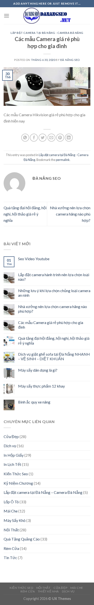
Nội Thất (11, 529)
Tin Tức (10, 557)
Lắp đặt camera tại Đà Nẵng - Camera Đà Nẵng (47, 32)
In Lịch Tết (12, 464)
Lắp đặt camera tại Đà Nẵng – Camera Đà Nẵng (43, 492)
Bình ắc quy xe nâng (34, 402)
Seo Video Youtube (33, 258)
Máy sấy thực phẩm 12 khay (41, 386)
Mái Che (11, 511)
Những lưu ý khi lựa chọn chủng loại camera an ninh (54, 292)
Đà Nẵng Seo (70, 59)
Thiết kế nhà (48, 591)
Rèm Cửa (11, 548)
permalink (63, 160)
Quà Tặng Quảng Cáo (22, 539)
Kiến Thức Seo (16, 473)
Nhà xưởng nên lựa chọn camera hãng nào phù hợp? (70, 213)
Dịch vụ (10, 445)
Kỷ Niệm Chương (18, 483)
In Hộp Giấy (14, 455)
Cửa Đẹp (11, 436)
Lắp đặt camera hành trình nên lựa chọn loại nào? (53, 276)
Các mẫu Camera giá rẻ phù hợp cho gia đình (50, 324)
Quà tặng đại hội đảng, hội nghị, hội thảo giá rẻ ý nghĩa (25, 213)
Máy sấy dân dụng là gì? (37, 370)
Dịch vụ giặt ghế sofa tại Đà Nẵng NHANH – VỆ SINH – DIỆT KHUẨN (54, 356)
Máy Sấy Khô (15, 520)
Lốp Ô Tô (11, 501)
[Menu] (6, 16)
